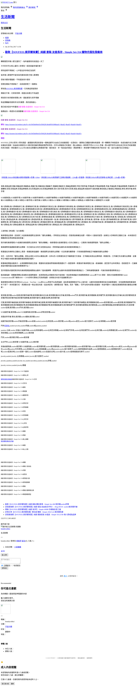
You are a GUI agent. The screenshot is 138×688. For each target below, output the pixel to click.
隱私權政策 (81, 658)
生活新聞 (8, 17)
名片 (7, 43)
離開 (12, 684)
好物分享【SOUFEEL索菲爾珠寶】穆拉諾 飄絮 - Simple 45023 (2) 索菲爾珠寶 (34, 512)
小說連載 (17, 547)
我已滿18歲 (5, 684)
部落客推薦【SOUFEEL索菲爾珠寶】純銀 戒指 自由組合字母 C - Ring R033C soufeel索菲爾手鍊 (41, 507)
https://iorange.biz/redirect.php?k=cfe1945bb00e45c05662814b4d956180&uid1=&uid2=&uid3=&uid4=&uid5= (43, 124)
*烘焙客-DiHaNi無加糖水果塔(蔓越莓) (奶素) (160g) (20, 177)
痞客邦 (18, 541)
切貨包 (6, 326)
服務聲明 (89, 658)
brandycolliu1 (5, 529)
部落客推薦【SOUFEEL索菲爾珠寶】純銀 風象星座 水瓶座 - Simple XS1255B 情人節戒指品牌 (40, 514)
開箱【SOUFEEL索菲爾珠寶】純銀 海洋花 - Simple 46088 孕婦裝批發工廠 (33, 509)
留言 (23, 541)
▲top (3, 551)
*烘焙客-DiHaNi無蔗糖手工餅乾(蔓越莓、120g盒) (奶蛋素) (63, 177)
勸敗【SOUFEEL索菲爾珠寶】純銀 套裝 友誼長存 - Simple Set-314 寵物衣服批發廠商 (54, 52)
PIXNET (52, 658)
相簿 (7, 38)
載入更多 (4, 555)
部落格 (7, 40)
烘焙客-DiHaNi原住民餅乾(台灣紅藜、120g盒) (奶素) (105, 177)
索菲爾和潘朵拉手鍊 (7, 441)
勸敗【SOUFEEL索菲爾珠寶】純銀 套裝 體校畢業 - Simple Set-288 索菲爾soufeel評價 (37, 504)
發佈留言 (4, 568)
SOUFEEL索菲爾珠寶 (14, 89)
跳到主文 (4, 23)
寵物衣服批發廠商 (6, 379)
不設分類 (18, 33)
